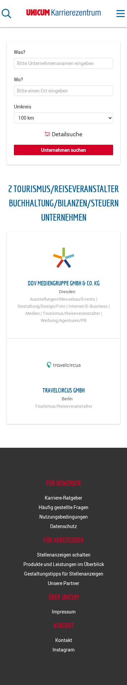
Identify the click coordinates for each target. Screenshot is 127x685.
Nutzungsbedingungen (63, 516)
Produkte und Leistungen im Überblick (63, 564)
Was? (19, 52)
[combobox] (63, 63)
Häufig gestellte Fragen (63, 507)
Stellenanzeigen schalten (63, 554)
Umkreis (22, 106)
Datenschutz (63, 526)
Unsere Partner (63, 583)
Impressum (64, 611)
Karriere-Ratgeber (63, 498)
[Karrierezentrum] (63, 11)
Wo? (18, 79)
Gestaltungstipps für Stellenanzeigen (63, 573)
